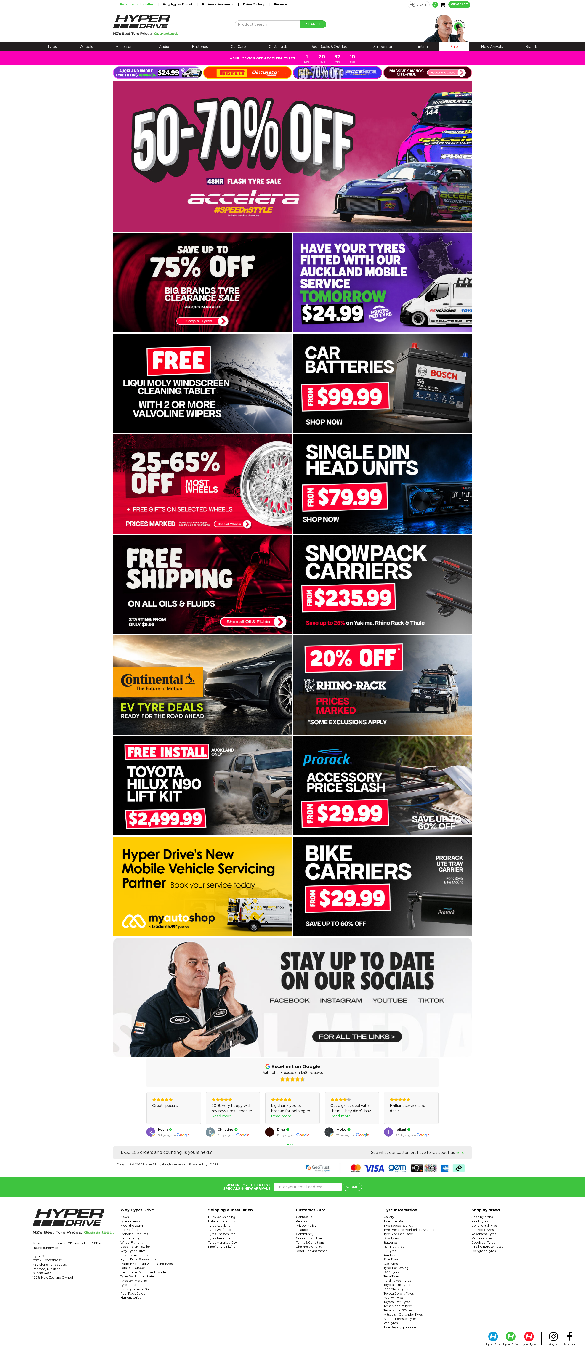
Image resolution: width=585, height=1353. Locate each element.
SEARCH (313, 24)
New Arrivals (492, 46)
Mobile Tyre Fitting (222, 1246)
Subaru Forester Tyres (400, 1319)
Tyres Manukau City (222, 1242)
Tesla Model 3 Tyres (398, 1310)
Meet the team (131, 1225)
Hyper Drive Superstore (138, 1259)
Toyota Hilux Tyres (397, 1285)
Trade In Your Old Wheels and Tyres (146, 1263)
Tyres (52, 46)
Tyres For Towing (396, 1268)
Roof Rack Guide (132, 1293)
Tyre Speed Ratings (398, 1225)
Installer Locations (221, 1221)
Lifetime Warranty (309, 1246)
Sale (454, 46)
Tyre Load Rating (396, 1221)
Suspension (383, 46)
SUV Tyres (391, 1238)
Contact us (304, 1217)
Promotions (129, 1229)
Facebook (569, 1344)
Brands (531, 46)
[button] (419, 4)
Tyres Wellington (220, 1229)
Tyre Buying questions (400, 1327)
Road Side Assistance (312, 1251)
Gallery (389, 1217)
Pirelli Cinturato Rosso (487, 1246)
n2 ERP (213, 1164)
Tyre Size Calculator (398, 1234)
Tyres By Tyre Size (133, 1280)
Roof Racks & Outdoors (330, 46)
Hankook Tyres (482, 1229)
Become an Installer (137, 4)
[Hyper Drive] (170, 25)
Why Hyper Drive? (178, 4)
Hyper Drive (510, 1344)
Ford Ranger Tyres (397, 1280)
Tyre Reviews (130, 1221)
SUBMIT (352, 1187)
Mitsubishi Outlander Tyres (403, 1314)
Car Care (238, 46)
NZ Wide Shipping (221, 1217)
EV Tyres (390, 1251)
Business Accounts (218, 4)
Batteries (200, 46)
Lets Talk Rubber (132, 1268)
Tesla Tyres (391, 1276)
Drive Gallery (254, 4)
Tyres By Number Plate (137, 1276)
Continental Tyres (484, 1225)
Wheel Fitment (131, 1242)
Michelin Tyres (481, 1238)
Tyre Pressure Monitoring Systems (409, 1229)
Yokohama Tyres (483, 1234)
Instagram (553, 1344)
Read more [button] (162, 1116)
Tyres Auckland (219, 1225)
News (124, 1217)
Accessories (126, 46)
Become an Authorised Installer (143, 1272)
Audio (164, 46)
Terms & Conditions (310, 1242)
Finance (280, 4)
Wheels (86, 46)
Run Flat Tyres (394, 1246)
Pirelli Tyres (479, 1221)
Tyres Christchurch (221, 1234)
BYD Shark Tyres (396, 1289)
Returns (301, 1221)
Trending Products (134, 1234)
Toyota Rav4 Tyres (397, 1302)
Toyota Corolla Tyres (399, 1293)
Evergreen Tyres (483, 1251)
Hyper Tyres (528, 1344)
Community (304, 1234)
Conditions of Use (309, 1238)
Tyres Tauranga (219, 1238)
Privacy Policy (306, 1225)
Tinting (422, 46)
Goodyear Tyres (483, 1242)
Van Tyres (391, 1323)
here (460, 1152)
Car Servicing (130, 1238)
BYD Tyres (391, 1272)
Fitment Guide (131, 1297)
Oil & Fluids (278, 46)
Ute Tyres (391, 1263)
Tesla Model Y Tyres (398, 1306)
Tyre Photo (128, 1285)
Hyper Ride (493, 1344)
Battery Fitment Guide (137, 1289)
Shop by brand (482, 1217)
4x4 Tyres (390, 1255)
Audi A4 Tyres (393, 1297)
